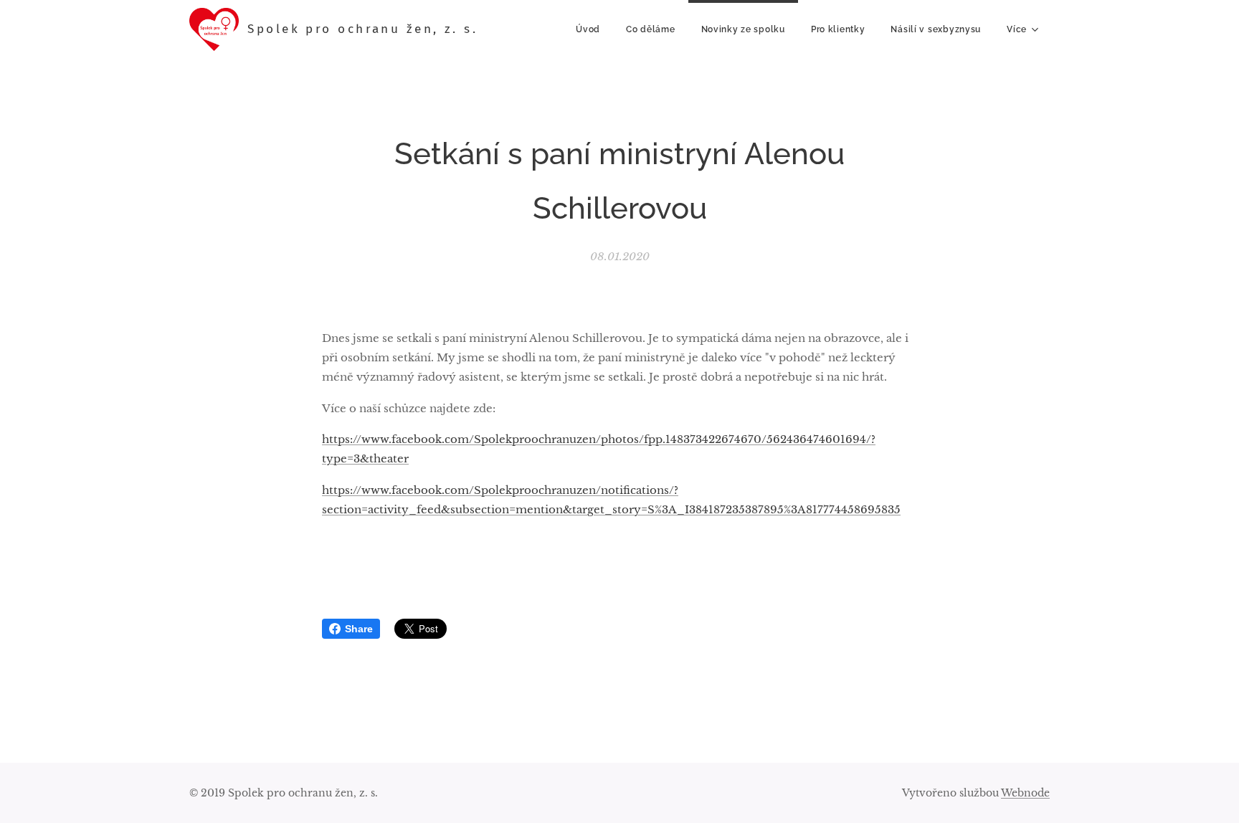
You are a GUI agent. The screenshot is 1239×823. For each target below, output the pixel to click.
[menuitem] (588, 29)
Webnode (1025, 792)
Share (359, 628)
